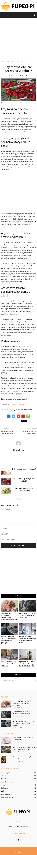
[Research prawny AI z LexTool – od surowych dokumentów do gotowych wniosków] (9, 629)
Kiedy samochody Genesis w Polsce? (7, 433)
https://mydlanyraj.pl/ (19, 404)
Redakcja (18, 449)
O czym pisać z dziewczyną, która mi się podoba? (24, 758)
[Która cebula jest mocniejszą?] (6, 471)
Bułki (2, 791)
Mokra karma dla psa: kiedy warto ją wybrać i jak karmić (8, 664)
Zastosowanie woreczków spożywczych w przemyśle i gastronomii (21, 703)
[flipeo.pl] (18, 6)
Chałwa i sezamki (7, 794)
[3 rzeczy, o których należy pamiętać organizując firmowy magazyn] (6, 749)
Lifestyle (4, 776)
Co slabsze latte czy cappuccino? (29, 433)
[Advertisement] (18, 38)
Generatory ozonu (7, 797)
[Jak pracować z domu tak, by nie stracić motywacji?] (6, 740)
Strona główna (5, 61)
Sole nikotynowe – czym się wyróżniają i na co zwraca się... (27, 615)
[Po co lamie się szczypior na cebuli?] (6, 481)
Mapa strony (18, 849)
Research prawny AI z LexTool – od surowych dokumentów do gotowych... (23, 723)
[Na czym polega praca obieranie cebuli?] (6, 490)
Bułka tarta (4, 788)
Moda (3, 785)
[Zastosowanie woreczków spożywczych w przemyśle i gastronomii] (9, 606)
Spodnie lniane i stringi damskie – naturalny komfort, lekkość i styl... (27, 664)
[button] (34, 15)
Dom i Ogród (5, 773)
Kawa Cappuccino (7, 782)
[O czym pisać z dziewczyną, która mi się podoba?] (3, 759)
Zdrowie (3, 779)
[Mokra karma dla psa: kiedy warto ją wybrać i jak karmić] (9, 654)
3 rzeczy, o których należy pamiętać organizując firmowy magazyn (24, 748)
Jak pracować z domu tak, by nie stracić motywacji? (23, 738)
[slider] (7, 409)
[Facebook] (18, 840)
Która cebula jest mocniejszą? (24, 469)
